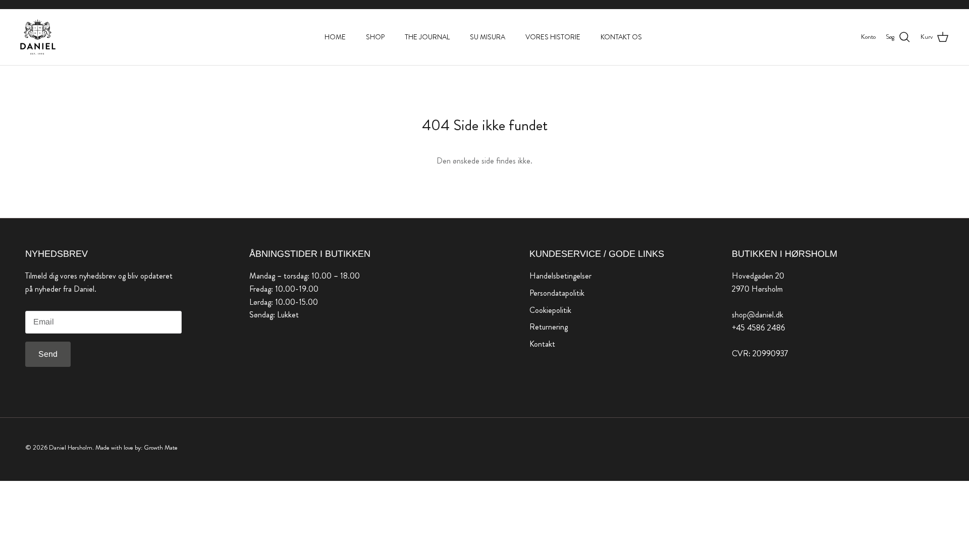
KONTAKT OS (621, 37)
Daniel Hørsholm (70, 447)
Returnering (548, 327)
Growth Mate (161, 447)
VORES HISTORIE (552, 37)
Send (48, 354)
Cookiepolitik (550, 310)
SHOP (375, 37)
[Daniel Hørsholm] (38, 37)
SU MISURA (487, 37)
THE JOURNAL (427, 37)
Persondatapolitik (556, 293)
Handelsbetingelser (560, 276)
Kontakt (542, 344)
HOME (335, 37)
